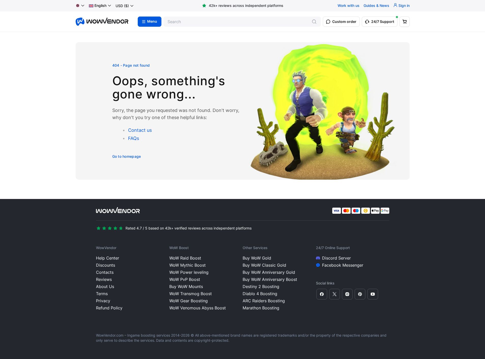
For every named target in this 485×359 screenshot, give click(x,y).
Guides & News (376, 6)
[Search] (314, 21)
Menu (152, 22)
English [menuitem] (100, 6)
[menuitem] (97, 5)
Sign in (404, 6)
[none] (100, 5)
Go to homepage (126, 156)
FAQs (133, 138)
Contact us (140, 130)
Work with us (348, 6)
